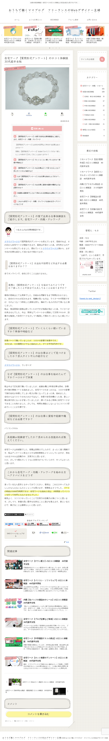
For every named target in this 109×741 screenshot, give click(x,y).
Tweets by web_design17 (90, 299)
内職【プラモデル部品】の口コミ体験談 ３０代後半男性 (91, 187)
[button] (62, 114)
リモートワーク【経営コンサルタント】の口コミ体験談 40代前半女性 (91, 175)
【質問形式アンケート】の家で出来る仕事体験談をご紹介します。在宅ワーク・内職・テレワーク (37, 138)
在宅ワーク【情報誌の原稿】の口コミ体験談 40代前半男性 (91, 200)
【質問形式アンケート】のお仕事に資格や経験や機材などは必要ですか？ (37, 186)
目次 (36, 129)
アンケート (30, 514)
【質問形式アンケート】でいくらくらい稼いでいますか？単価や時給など (37, 161)
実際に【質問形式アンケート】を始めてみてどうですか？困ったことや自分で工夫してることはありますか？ (37, 153)
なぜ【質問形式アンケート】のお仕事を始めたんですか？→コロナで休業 (37, 177)
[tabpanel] (13, 35)
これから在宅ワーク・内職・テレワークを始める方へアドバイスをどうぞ (37, 202)
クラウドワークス (12, 241)
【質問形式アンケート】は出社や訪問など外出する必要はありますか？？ (37, 146)
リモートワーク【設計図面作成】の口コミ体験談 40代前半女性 (91, 162)
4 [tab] (59, 48)
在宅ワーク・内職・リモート (15, 514)
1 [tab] (50, 48)
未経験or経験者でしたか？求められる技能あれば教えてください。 (37, 194)
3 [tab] (56, 48)
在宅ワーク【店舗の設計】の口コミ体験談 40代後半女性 (91, 212)
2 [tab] (53, 48)
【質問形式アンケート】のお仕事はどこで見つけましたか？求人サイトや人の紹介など (37, 169)
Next (107, 35)
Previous (2, 35)
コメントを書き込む (38, 714)
